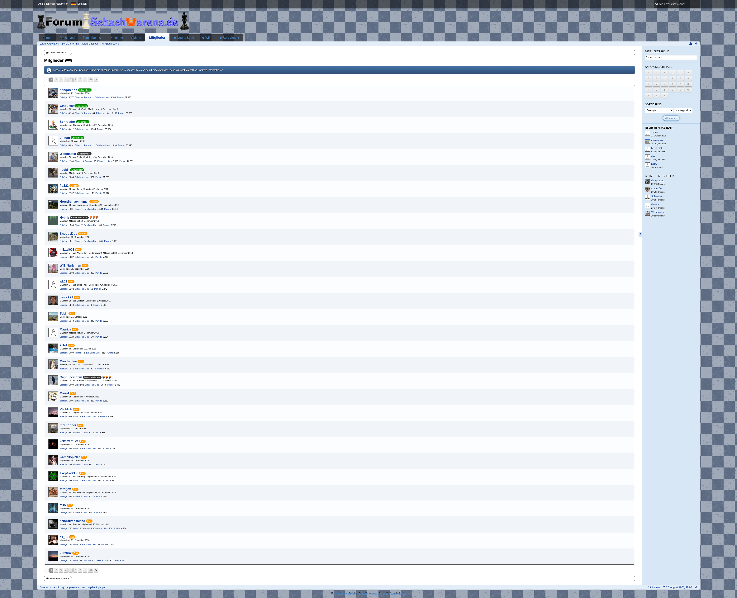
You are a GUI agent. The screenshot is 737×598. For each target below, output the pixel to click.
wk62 (63, 281)
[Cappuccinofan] (53, 380)
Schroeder (67, 121)
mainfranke (657, 140)
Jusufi (654, 132)
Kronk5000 (657, 148)
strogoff (65, 489)
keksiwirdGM (69, 441)
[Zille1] (53, 348)
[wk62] (53, 284)
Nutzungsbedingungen (94, 587)
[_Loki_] (53, 173)
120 (90, 79)
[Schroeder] (53, 125)
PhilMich (66, 409)
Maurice (65, 329)
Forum (47, 37)
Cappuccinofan (71, 377)
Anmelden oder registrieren (53, 3)
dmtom (65, 137)
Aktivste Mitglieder (659, 176)
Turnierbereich (92, 37)
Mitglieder (157, 38)
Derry (654, 163)
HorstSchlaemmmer (74, 201)
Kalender (117, 37)
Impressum (72, 587)
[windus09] (53, 109)
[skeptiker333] (53, 476)
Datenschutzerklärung (52, 587)
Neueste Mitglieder (659, 127)
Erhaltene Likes (102, 97)
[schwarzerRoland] (53, 524)
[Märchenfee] (53, 364)
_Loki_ (64, 169)
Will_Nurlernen (70, 265)
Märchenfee (68, 361)
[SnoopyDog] (53, 236)
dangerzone (68, 90)
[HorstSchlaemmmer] (53, 204)
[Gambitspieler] (53, 460)
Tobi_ (64, 313)
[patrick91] (53, 300)
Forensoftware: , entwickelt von (368, 593)
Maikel (64, 393)
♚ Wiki (206, 37)
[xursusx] (53, 556)
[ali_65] (53, 540)
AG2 (653, 155)
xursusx (66, 553)
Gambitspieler (70, 457)
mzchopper (68, 425)
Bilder (77, 97)
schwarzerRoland (72, 521)
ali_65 (64, 537)
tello (63, 505)
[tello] (53, 508)
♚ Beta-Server (229, 37)
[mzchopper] (53, 428)
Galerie (136, 37)
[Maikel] (53, 396)
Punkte (120, 97)
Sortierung (653, 104)
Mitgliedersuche (657, 51)
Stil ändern (654, 587)
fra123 (64, 185)
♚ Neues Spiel (184, 37)
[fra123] (53, 188)
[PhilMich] (53, 412)
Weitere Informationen (211, 70)
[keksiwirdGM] (53, 444)
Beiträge (63, 97)
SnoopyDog (68, 233)
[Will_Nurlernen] (53, 268)
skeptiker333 (69, 473)
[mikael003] (53, 252)
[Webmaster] (53, 157)
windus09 (67, 105)
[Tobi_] (53, 316)
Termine (87, 97)
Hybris (64, 217)
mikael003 (67, 249)
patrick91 (66, 297)
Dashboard (67, 37)
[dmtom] (53, 140)
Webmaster (68, 153)
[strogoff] (53, 492)
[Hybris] (53, 220)
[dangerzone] (53, 93)
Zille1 (63, 345)
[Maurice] (53, 332)
